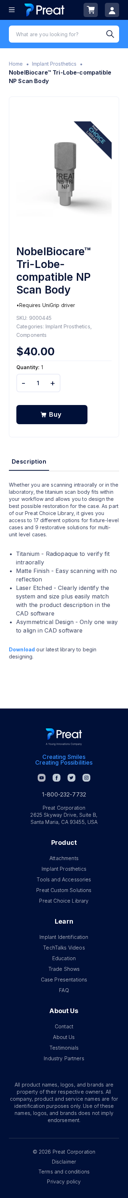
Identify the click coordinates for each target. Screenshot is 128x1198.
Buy (55, 414)
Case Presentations (64, 980)
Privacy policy (64, 1181)
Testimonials (64, 1048)
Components (31, 335)
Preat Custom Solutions (63, 890)
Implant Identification (63, 937)
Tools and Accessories (64, 879)
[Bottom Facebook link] (56, 778)
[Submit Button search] (112, 34)
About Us (64, 1037)
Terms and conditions (64, 1172)
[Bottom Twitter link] (71, 778)
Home (16, 64)
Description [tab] (29, 461)
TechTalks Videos (64, 948)
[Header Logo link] (44, 10)
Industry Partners (64, 1058)
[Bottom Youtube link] (42, 778)
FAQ (64, 990)
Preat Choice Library (64, 901)
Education (64, 958)
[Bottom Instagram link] (86, 778)
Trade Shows (64, 969)
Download (22, 649)
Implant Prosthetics (54, 64)
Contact (64, 1026)
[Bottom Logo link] (64, 736)
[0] (91, 10)
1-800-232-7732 (64, 794)
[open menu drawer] (12, 9)
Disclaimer (64, 1162)
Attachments (64, 858)
